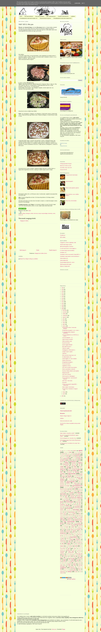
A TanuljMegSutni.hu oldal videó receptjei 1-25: (28, 18)
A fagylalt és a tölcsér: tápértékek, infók (68, 242)
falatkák (69, 476)
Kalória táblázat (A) (64, 258)
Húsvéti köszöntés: (66, 342)
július (64, 319)
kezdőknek (70, 503)
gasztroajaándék (71, 481)
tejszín (79, 556)
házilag (61, 491)
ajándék (74, 450)
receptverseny (63, 540)
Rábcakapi (72, 538)
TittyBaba (79, 558)
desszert (69, 469)
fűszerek (80, 480)
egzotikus (62, 473)
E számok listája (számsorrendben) (67, 250)
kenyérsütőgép (44, 213)
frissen (69, 480)
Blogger (63, 629)
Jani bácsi (80, 494)
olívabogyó (78, 529)
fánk (80, 476)
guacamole (62, 484)
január (64, 393)
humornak (72, 491)
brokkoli (80, 461)
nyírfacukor (80, 528)
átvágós (61, 456)
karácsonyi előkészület (76, 497)
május (64, 322)
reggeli (69, 540)
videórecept (72, 567)
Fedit (61, 477)
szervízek (79, 552)
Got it (83, 3)
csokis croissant (74, 468)
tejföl (74, 556)
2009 (63, 306)
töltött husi (72, 561)
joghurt (66, 495)
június (64, 320)
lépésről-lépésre (72, 512)
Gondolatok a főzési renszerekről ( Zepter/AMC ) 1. (70, 254)
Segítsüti (62, 546)
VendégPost (79, 566)
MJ (68, 524)
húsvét (62, 492)
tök (60, 561)
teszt (76, 557)
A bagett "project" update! (67, 351)
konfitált (73, 505)
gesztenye (62, 482)
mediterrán (69, 523)
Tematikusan (62, 235)
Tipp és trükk (71, 558)
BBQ (80, 458)
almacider (75, 452)
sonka (54, 213)
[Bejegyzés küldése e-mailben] (20, 212)
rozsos (81, 542)
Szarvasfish (62, 551)
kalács (66, 496)
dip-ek (65, 470)
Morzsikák (74, 525)
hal (75, 489)
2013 (63, 300)
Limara (71, 514)
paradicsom (63, 533)
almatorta (63, 453)
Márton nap (70, 520)
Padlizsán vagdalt (65, 348)
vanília (74, 565)
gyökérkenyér (66, 487)
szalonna (68, 550)
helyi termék (66, 491)
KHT (75, 503)
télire (66, 557)
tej (70, 556)
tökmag (64, 561)
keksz (79, 499)
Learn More (77, 3)
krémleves (62, 508)
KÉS (61, 503)
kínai (71, 504)
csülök (80, 468)
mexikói (78, 523)
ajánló (80, 450)
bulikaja (23, 213)
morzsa (69, 525)
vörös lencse (66, 569)
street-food (79, 547)
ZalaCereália (62, 570)
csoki (67, 468)
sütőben (74, 548)
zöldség (69, 571)
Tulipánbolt (63, 562)
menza (74, 523)
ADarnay (69, 450)
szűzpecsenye (71, 553)
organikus (74, 530)
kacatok (79, 495)
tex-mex (64, 558)
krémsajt (68, 508)
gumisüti (67, 484)
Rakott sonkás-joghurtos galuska (72, 187)
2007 (63, 396)
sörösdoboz (70, 547)
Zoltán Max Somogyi (63, 143)
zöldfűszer (79, 570)
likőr (68, 514)
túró (70, 562)
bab (74, 456)
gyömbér (71, 487)
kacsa (61, 496)
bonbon (75, 460)
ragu (77, 538)
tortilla (77, 560)
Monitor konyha (78, 524)
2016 (63, 294)
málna (69, 517)
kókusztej (62, 505)
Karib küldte (72, 499)
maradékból (69, 518)
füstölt (75, 480)
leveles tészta (63, 513)
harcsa (66, 490)
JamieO (70, 494)
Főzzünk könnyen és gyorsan (45, 18)
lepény (65, 512)
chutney (61, 465)
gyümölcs (77, 487)
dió (60, 470)
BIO (72, 460)
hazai (73, 490)
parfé (70, 533)
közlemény (50, 213)
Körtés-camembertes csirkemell (68, 369)
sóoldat (81, 546)
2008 (63, 308)
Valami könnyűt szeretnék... (67, 339)
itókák (32, 213)
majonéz (61, 517)
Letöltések (73, 16)
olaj (67, 529)
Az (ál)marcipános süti (66, 356)
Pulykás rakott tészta (66, 360)
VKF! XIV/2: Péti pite (26, 24)
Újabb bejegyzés (23, 250)
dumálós (74, 470)
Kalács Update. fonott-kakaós (68, 387)
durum (80, 470)
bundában (74, 462)
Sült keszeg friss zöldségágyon (68, 376)
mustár (66, 527)
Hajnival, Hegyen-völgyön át (65, 415)
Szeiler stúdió (71, 551)
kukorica (61, 509)
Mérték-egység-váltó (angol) (65, 264)
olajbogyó (72, 529)
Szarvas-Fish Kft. (63, 169)
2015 (63, 296)
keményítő (74, 500)
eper (81, 475)
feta (73, 477)
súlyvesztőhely (63, 548)
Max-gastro (62, 413)
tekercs (61, 557)
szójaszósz (62, 553)
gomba (68, 482)
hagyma (70, 489)
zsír (80, 571)
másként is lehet (78, 520)
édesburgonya (69, 472)
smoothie (67, 546)
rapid (67, 539)
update (74, 564)
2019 (63, 289)
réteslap (61, 542)
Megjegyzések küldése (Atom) (41, 253)
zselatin (76, 571)
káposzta (67, 497)
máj (74, 516)
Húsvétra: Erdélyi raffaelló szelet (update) (70, 370)
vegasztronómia (71, 566)
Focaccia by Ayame (66, 363)
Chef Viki (74, 464)
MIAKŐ (65, 524)
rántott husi (62, 539)
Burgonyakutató (66, 464)
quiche (67, 538)
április (64, 324)
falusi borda (76, 476)
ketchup (65, 503)
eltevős (68, 475)
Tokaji (69, 560)
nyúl (63, 529)
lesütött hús (79, 512)
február (64, 392)
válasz (69, 565)
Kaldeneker (72, 496)
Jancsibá (75, 494)
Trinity (78, 561)
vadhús (61, 565)
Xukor (79, 569)
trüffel (81, 561)
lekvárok (79, 511)
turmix (67, 562)
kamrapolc (79, 496)
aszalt (73, 455)
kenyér (39, 213)
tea (60, 556)
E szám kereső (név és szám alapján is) (68, 248)
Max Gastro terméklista (39, 16)
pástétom (79, 533)
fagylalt (63, 476)
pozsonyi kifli (62, 537)
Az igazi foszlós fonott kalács (72, 174)
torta (72, 560)
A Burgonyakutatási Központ (65, 163)
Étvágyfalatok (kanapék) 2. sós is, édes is (70, 330)
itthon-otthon (63, 494)
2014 (63, 298)
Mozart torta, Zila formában (71, 200)
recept (71, 539)
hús (76, 491)
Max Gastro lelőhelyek (29, 16)
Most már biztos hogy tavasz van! (69, 355)
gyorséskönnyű (77, 485)
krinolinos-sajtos (75, 508)
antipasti (78, 453)
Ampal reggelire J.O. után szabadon (69, 358)
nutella (75, 528)
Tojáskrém (64, 353)
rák (80, 538)
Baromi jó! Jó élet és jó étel (65, 165)
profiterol (67, 537)
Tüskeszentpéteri (76, 562)
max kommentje (69, 521)
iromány (72, 492)
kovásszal (78, 505)
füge (72, 480)
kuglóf (80, 508)
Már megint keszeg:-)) (66, 346)
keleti (61, 500)
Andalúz (73, 453)
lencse (61, 512)
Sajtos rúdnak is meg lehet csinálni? (67, 433)
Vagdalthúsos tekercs (66, 365)
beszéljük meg (63, 460)
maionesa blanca (68, 516)
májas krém (78, 516)
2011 (63, 303)
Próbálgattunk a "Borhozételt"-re (68, 349)
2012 (63, 301)
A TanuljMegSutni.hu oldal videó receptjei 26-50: (62, 18)
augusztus (65, 317)
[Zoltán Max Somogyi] (60, 144)
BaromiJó (66, 458)
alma (70, 452)
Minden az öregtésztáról (65, 266)
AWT (65, 456)
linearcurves (54, 629)
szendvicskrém (71, 552)
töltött (68, 561)
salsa (74, 543)
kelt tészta (36, 213)
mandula (73, 517)
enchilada (77, 475)
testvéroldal (71, 557)
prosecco (81, 537)
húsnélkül (80, 491)
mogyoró (71, 524)
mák (65, 517)
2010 (63, 305)
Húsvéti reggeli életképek (67, 344)
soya (62, 547)
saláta (68, 543)
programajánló (73, 537)
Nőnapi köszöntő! (65, 372)
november (65, 312)
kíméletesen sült (63, 504)
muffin (80, 525)
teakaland (66, 556)
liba (79, 513)
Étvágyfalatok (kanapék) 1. (67, 362)
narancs (72, 527)
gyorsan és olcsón (64, 485)
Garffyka (62, 418)
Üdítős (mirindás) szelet (67, 341)
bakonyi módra (63, 457)
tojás (64, 560)
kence (79, 500)
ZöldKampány (62, 571)
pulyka (62, 538)
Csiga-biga (69, 466)
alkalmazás (66, 452)
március (64, 326)
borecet (61, 461)
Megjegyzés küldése (24, 220)
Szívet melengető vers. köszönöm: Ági (68, 438)
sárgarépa (79, 543)
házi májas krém (78, 490)
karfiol (68, 499)
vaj (65, 565)
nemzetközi (62, 528)
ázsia (71, 456)
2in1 (61, 450)
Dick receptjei (76, 469)
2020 (63, 287)
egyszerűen (72, 473)
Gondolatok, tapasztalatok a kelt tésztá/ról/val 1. (69, 256)
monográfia (64, 525)
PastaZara (74, 533)
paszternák (62, 534)
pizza (75, 535)
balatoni (69, 457)
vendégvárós (63, 567)
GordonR (75, 482)
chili (79, 464)
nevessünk (67, 528)
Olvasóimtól (68, 530)
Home (21, 16)
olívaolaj (61, 530)
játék (63, 495)
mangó (78, 517)
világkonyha (79, 567)
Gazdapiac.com (63, 252)
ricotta (69, 542)
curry (79, 465)
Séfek (69, 544)
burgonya (80, 462)
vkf (22, 214)
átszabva (77, 455)
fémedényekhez (68, 477)
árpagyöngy (68, 455)
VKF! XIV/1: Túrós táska (67, 380)
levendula (69, 513)
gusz (72, 484)
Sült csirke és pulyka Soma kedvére (69, 367)
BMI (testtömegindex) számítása (66, 246)
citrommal (73, 465)
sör (65, 547)
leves (74, 513)
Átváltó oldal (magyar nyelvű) (66, 244)
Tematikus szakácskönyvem (63, 16)
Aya (67, 456)
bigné (69, 460)
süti (69, 548)
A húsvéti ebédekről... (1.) (67, 337)
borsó (66, 461)
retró (65, 542)
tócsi (61, 560)
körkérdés (70, 507)
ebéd (61, 472)
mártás (63, 520)
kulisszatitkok (76, 509)
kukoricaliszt (68, 509)
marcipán (75, 518)
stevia (75, 547)
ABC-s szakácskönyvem (51, 16)
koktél (75, 504)
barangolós (78, 457)
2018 (63, 291)
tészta (20, 214)
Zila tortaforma (73, 570)
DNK (69, 470)
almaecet (80, 452)
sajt (62, 543)
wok (70, 569)
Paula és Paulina (68, 534)
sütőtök (80, 548)
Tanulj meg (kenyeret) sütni (66, 410)
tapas (63, 554)
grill (80, 482)
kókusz (79, 504)
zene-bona (67, 570)
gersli (80, 481)
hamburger (62, 490)
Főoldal (37, 250)
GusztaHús (77, 484)
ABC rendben (62, 237)
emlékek (72, 475)
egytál (81, 473)
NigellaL (71, 528)
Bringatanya (73, 461)
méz (61, 524)
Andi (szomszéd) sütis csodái (66, 420)
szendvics (62, 552)
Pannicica (68, 532)
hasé (70, 490)
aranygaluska (62, 455)
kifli (79, 503)
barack (74, 457)
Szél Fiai (79, 551)
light (65, 514)
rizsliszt (77, 542)
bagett (78, 456)
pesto (74, 534)
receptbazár (78, 539)
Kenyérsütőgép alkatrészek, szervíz (67, 262)
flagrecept (78, 477)
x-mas (74, 569)
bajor (81, 456)
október (64, 313)
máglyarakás (62, 516)
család (61, 466)
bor (79, 460)
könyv (61, 507)
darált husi (62, 469)
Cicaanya (67, 465)
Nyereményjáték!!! (69, 181)
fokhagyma (28, 213)
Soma (71, 546)
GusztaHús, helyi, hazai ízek (66, 167)
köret (65, 507)
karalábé (63, 499)
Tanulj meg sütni (79, 553)
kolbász (67, 505)
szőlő (67, 553)
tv (80, 562)
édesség (77, 472)
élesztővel (63, 475)
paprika (73, 532)
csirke (75, 466)
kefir (76, 499)
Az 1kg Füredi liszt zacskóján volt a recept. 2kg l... (70, 443)
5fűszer (65, 450)
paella (80, 530)
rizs (72, 542)
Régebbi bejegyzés (53, 250)
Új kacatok (64, 382)
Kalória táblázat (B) (64, 260)
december (65, 310)
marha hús (80, 518)
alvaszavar (68, 453)
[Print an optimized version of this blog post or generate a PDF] (22, 209)
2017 (63, 293)
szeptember (65, 315)
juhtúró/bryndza (73, 495)
